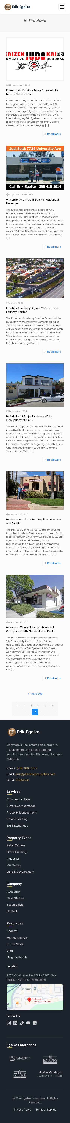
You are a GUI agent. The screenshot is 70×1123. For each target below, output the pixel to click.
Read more (54, 134)
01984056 (22, 780)
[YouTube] (28, 1023)
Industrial (13, 858)
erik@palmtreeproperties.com (35, 774)
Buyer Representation (21, 806)
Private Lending (17, 819)
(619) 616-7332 (27, 768)
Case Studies (15, 898)
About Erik (13, 891)
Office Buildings (17, 852)
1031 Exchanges (17, 825)
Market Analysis (17, 937)
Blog (10, 950)
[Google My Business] (35, 1023)
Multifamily (14, 865)
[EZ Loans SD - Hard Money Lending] (50, 1059)
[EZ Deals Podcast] (20, 1073)
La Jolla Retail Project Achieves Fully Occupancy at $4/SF (29, 418)
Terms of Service (46, 1109)
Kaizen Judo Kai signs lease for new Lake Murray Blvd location (32, 92)
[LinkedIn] (15, 1023)
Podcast (12, 931)
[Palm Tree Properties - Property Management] (20, 1059)
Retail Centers (16, 845)
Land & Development (20, 871)
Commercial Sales (19, 799)
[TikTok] (22, 1023)
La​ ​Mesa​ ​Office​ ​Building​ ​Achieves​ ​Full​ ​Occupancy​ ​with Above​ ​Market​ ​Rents (30, 629)
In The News (15, 944)
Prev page (36, 694)
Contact (12, 911)
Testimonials (15, 904)
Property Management (21, 812)
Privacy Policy (22, 1109)
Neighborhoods (17, 957)
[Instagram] (9, 1023)
